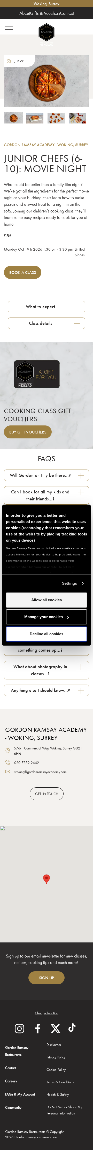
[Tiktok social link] (73, 1028)
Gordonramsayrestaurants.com (36, 1137)
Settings (69, 583)
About (24, 13)
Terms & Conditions (60, 1082)
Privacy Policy (56, 1057)
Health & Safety (58, 1094)
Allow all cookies (46, 600)
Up (46, 977)
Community (13, 1107)
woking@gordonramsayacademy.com (40, 771)
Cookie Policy (56, 1069)
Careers (11, 1081)
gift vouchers (27, 432)
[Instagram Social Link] (19, 1028)
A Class (22, 272)
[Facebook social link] (37, 1028)
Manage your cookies (43, 617)
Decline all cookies (46, 634)
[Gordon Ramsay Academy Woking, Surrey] (46, 34)
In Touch (46, 793)
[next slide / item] (85, 81)
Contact (67, 13)
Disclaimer (54, 1044)
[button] (13, 124)
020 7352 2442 (26, 762)
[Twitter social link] (55, 1028)
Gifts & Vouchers (45, 13)
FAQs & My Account (20, 1094)
